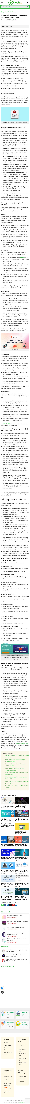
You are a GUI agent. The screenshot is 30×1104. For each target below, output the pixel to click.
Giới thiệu (6, 1042)
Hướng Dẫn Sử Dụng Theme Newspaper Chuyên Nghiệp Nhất (15, 955)
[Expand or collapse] (27, 26)
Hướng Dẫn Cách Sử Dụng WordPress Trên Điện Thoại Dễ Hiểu (16, 960)
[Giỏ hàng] (27, 2)
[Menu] (2, 2)
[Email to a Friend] (10, 905)
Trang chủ (3, 12)
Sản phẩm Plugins (23, 1079)
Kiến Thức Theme (11, 12)
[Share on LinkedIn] (16, 905)
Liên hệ (5, 1054)
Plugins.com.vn (22, 1102)
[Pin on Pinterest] (13, 905)
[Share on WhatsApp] (2, 905)
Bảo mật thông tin (8, 1052)
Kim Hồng (15, 19)
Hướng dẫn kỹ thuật (8, 1076)
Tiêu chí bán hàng (8, 1045)
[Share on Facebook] (5, 905)
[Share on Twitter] (8, 905)
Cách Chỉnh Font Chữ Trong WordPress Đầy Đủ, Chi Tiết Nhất (16, 950)
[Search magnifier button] (27, 7)
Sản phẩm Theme (22, 1076)
